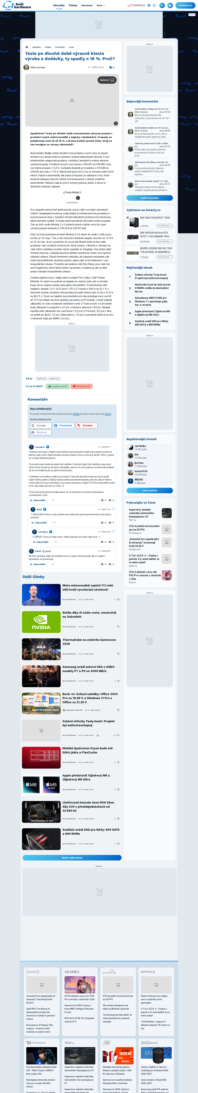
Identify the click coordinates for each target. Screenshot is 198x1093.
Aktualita (36, 47)
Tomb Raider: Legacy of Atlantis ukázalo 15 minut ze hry (155, 1025)
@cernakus (38, 514)
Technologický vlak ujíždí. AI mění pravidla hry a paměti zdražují (117, 1018)
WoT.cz (132, 520)
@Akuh (38, 536)
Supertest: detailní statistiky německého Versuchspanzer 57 (79, 1080)
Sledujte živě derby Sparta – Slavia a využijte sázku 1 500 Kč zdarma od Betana (117, 1070)
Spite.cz (133, 566)
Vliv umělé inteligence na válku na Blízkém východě (116, 1007)
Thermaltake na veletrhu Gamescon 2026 (89, 642)
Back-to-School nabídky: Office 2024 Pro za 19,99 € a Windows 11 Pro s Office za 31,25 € (90, 698)
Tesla (71, 47)
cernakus (40, 447)
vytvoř (108, 414)
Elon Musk (60, 47)
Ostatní (48, 47)
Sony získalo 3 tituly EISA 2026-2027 (153, 1082)
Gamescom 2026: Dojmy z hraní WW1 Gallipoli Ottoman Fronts (79, 1008)
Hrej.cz (132, 582)
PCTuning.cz (135, 533)
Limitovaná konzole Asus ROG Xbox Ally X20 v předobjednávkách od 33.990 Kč (88, 806)
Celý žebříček (149, 490)
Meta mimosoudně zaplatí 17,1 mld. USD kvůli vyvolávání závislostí (88, 587)
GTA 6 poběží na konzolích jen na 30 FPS (144, 528)
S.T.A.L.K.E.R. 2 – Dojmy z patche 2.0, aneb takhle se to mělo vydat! (144, 559)
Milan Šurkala (38, 67)
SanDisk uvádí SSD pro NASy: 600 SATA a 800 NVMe (91, 831)
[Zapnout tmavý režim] (170, 5)
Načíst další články (72, 857)
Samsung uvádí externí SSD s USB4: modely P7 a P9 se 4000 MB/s (88, 669)
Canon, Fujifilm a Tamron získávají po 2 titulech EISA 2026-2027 (154, 1070)
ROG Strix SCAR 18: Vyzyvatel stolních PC (79, 1020)
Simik (38, 551)
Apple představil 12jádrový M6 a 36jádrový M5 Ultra (86, 777)
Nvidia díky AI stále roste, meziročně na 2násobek (89, 614)
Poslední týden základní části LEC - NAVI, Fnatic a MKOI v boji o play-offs (41, 1070)
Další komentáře (150, 198)
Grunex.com (135, 549)
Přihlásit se (185, 5)
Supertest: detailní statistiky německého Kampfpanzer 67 (141, 513)
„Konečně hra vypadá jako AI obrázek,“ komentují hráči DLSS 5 (144, 543)
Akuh (39, 509)
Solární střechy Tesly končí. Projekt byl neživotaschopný (88, 723)
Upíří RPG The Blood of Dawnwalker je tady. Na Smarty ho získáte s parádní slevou (40, 1014)
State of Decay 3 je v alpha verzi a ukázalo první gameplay (154, 999)
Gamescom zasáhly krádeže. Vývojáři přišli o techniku (117, 1082)
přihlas (76, 414)
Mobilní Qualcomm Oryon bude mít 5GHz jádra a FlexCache (87, 750)
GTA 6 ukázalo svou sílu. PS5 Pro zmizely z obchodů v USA (145, 575)
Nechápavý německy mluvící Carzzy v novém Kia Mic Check (40, 1083)
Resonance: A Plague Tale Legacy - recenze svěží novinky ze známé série (39, 1028)
